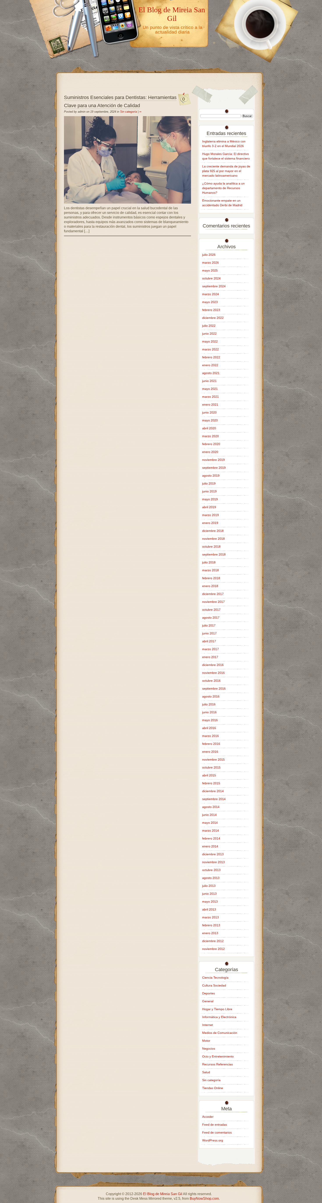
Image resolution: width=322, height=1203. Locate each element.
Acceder (208, 1116)
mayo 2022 (210, 341)
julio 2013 (209, 885)
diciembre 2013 (213, 854)
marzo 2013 (210, 917)
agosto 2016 (210, 696)
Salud (206, 1072)
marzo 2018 (210, 570)
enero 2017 (210, 657)
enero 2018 (210, 586)
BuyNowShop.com (204, 1198)
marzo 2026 (210, 262)
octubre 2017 (211, 609)
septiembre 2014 (214, 799)
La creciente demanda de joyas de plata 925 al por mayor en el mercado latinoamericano (226, 171)
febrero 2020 (211, 444)
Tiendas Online (212, 1088)
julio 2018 (209, 562)
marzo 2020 (210, 436)
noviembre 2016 (213, 672)
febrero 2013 (211, 925)
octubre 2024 (211, 278)
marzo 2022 (210, 349)
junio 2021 (209, 381)
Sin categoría (128, 111)
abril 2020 (209, 428)
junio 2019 (209, 491)
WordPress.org (212, 1140)
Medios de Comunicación (219, 1032)
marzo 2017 (210, 649)
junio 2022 (209, 333)
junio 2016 (209, 712)
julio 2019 (209, 483)
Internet (207, 1025)
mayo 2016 (210, 720)
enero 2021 (210, 404)
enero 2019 (210, 523)
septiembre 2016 (214, 688)
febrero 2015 (211, 783)
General (207, 1001)
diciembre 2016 (213, 665)
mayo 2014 (210, 822)
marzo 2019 (210, 515)
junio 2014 (209, 814)
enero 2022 (210, 365)
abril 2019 (209, 507)
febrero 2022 (211, 357)
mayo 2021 (210, 388)
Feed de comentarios (217, 1132)
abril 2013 (209, 909)
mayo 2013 (210, 901)
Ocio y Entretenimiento (218, 1056)
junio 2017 (209, 633)
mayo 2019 (210, 499)
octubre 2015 (211, 767)
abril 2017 (209, 641)
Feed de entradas (214, 1124)
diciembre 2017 (213, 594)
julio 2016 (209, 704)
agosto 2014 (210, 807)
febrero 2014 (211, 838)
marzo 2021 (210, 396)
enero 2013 (210, 933)
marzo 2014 (210, 830)
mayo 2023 (210, 302)
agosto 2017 (210, 617)
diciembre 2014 (213, 791)
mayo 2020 (210, 420)
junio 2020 (209, 412)
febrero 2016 (211, 743)
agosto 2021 (210, 373)
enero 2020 (210, 452)
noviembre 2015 (213, 759)
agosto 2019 (210, 475)
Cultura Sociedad (214, 985)
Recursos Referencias (217, 1064)
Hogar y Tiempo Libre (217, 1009)
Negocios (208, 1048)
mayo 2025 (210, 270)
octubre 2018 (211, 546)
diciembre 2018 (213, 530)
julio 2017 (209, 625)
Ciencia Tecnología (215, 977)
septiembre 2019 (214, 467)
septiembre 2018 (214, 554)
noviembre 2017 (213, 601)
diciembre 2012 (213, 941)
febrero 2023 (211, 310)
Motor (206, 1040)
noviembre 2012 (213, 949)
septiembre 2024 (214, 286)
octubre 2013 (211, 870)
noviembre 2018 (213, 538)
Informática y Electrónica (219, 1017)
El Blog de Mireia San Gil (171, 13)
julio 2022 (209, 325)
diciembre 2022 (213, 317)
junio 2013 (209, 893)
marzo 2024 (210, 294)
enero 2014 (210, 846)
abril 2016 (209, 728)
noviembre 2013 (213, 862)
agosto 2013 (210, 878)
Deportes (208, 993)
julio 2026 (209, 254)
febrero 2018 (211, 578)
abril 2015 (209, 775)
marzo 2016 (210, 736)
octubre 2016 (211, 680)
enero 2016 (210, 751)
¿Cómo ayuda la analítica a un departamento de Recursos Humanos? (223, 188)
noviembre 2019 (213, 459)
